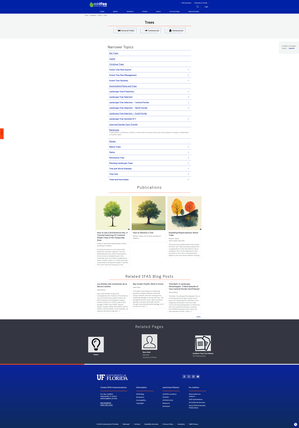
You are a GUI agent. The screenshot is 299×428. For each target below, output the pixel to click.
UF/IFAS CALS (168, 400)
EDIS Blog (140, 394)
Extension (166, 406)
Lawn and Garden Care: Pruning (123, 124)
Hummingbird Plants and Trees (123, 86)
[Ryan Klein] (149, 342)
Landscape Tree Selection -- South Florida (128, 113)
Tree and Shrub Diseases (120, 168)
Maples (112, 141)
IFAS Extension (186, 3)
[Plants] (96, 344)
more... (198, 317)
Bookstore (140, 397)
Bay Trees (113, 53)
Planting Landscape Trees (121, 163)
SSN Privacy (193, 424)
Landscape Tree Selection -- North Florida (128, 108)
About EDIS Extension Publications (197, 406)
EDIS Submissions (195, 399)
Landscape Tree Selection (121, 97)
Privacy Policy (168, 424)
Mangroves (114, 130)
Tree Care (113, 174)
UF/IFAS (166, 397)
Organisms (93, 15)
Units (158, 11)
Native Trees (115, 146)
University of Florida (200, 3)
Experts (130, 11)
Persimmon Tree (116, 157)
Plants (100, 15)
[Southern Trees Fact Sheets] (203, 343)
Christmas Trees (116, 64)
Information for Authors (195, 395)
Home (102, 11)
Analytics (181, 424)
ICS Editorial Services (197, 402)
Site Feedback (105, 403)
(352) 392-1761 (106, 405)
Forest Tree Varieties (118, 80)
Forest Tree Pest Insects (120, 69)
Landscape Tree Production (121, 91)
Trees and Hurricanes (119, 179)
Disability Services (151, 424)
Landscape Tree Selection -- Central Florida (129, 102)
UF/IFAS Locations (169, 394)
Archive (137, 424)
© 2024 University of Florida (107, 424)
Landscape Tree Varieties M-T (122, 119)
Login (206, 7)
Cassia (112, 58)
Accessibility (141, 400)
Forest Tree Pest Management (123, 75)
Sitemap (126, 424)
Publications (193, 11)
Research (166, 403)
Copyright (140, 403)
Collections (175, 11)
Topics (144, 11)
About (115, 11)
